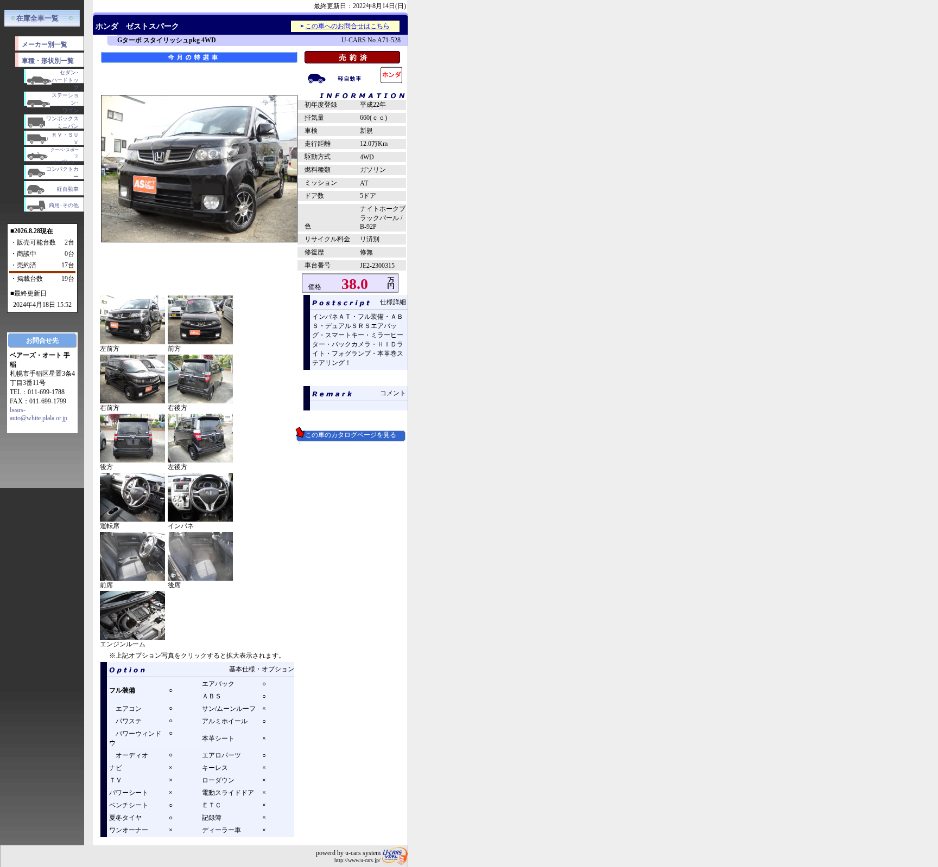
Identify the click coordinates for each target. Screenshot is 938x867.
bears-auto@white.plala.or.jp (38, 414)
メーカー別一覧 (44, 44)
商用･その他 (64, 205)
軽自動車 (68, 189)
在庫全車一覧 (37, 18)
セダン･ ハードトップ (65, 80)
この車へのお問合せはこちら (347, 26)
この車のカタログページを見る (347, 435)
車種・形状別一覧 (48, 61)
